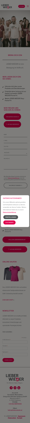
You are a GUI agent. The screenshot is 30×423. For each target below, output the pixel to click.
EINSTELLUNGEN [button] (10, 217)
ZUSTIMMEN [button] (9, 222)
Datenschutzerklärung (9, 212)
